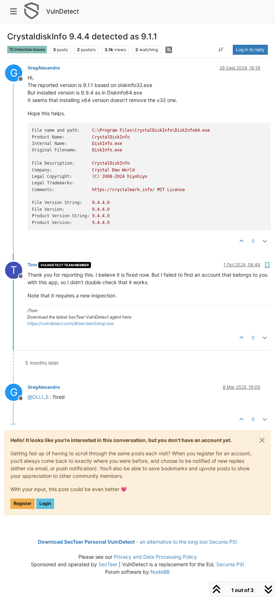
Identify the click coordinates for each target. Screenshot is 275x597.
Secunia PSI (230, 564)
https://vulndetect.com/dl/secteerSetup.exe (70, 323)
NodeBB (160, 572)
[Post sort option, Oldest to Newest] (221, 50)
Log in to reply (250, 49)
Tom (32, 264)
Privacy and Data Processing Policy (155, 557)
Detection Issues (29, 49)
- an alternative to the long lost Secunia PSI (137, 542)
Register (23, 503)
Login (45, 503)
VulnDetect (62, 11)
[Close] (262, 440)
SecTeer (107, 564)
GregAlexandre (44, 68)
